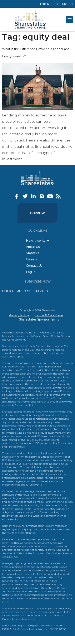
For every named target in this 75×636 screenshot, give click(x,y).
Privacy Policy (19, 315)
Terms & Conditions (49, 315)
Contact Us (64, 4)
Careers (31, 259)
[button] (69, 19)
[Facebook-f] (16, 196)
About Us (33, 247)
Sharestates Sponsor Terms (39, 319)
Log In (44, 4)
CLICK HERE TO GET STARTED (25, 291)
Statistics (32, 253)
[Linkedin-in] (33, 196)
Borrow (37, 213)
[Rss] (58, 196)
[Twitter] (25, 196)
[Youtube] (50, 196)
